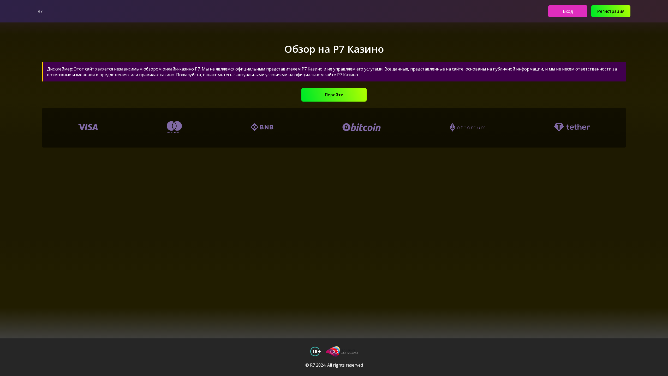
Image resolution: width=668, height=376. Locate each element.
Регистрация (610, 11)
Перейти (334, 95)
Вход (568, 11)
